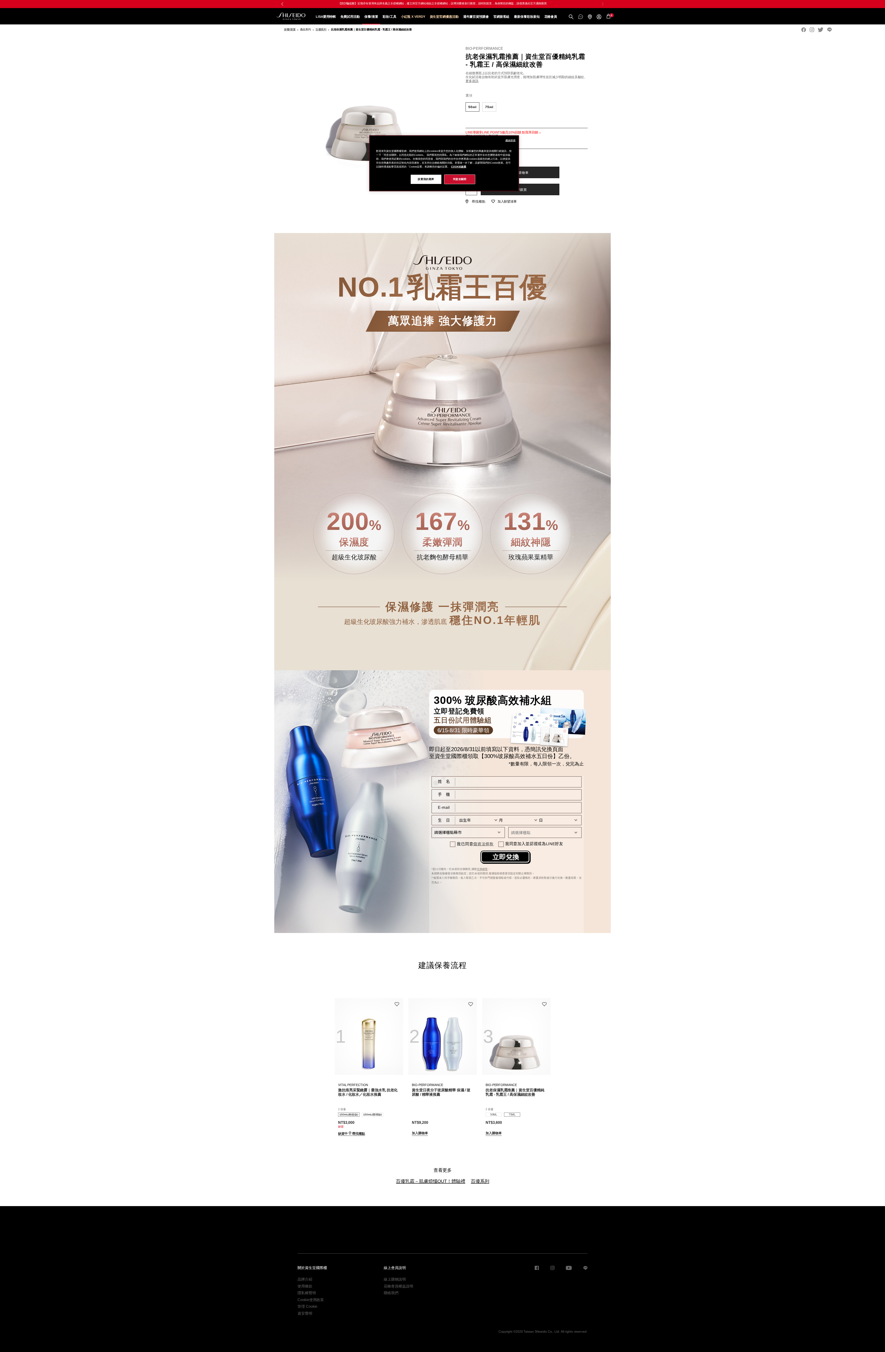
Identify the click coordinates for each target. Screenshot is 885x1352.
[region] (444, 163)
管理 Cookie (307, 1306)
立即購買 (520, 190)
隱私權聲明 (307, 1293)
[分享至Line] (829, 29)
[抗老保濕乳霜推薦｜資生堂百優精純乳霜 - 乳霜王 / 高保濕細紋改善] (516, 1036)
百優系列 (480, 1181)
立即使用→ (482, 3)
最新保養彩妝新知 (527, 16)
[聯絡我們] (580, 16)
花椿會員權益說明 (398, 1286)
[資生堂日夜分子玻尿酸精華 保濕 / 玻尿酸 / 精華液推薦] (442, 1036)
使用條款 (305, 1286)
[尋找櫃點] (590, 17)
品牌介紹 (305, 1279)
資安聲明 (305, 1313)
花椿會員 (550, 16)
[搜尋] (571, 17)
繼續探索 (510, 140)
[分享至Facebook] (803, 29)
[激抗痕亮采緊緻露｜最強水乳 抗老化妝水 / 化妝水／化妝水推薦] (368, 1036)
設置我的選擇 (426, 179)
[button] (602, 3)
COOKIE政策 (458, 166)
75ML (489, 107)
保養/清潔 (371, 16)
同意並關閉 (459, 179)
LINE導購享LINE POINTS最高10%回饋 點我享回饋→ (503, 132)
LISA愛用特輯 (326, 16)
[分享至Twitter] (820, 29)
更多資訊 (472, 81)
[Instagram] (812, 29)
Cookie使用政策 (311, 1300)
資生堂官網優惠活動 (444, 16)
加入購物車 (520, 172)
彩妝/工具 (389, 16)
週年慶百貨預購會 (476, 16)
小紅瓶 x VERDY (413, 16)
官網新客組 (501, 16)
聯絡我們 (391, 1293)
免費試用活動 (350, 16)
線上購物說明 (395, 1279)
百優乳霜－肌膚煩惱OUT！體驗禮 (430, 1181)
